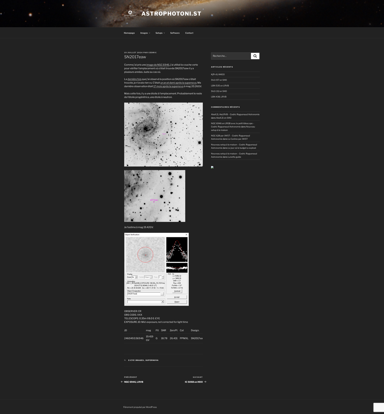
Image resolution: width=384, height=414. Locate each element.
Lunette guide (234, 157)
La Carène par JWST (238, 139)
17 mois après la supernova (168, 86)
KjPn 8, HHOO (218, 74)
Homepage (129, 33)
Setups (159, 33)
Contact (189, 33)
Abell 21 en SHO (223, 117)
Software (175, 33)
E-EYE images (136, 360)
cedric (152, 53)
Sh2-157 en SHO (219, 80)
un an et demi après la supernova (178, 82)
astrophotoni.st (171, 13)
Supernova (152, 360)
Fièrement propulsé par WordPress (140, 407)
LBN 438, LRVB (218, 96)
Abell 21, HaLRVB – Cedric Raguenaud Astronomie (235, 114)
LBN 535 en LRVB (220, 85)
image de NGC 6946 (157, 64)
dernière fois (134, 79)
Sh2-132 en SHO (219, 91)
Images (144, 33)
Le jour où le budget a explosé (242, 148)
